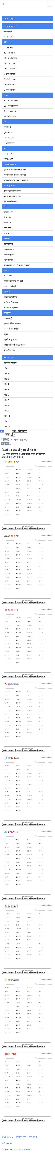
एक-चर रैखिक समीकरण (12, 323)
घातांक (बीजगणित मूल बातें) (13, 281)
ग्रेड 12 (7, 426)
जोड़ (5, 42)
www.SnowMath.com (23, 1149)
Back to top (7, 1137)
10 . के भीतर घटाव (11, 100)
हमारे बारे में (33, 1137)
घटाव (6, 95)
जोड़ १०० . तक (9, 63)
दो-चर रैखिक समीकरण (12, 329)
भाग (5, 148)
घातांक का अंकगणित (11, 286)
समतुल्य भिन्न (8, 212)
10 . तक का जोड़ (10, 52)
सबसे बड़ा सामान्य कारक (12, 191)
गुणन (5, 121)
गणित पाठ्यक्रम (9, 18)
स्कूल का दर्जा (8, 357)
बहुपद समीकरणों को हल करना (14, 345)
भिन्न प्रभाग (8, 233)
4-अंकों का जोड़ (9, 84)
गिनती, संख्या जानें (10, 26)
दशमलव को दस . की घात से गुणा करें (17, 265)
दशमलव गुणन (9, 254)
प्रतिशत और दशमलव (11, 302)
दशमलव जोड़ (8, 244)
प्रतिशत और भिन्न (10, 297)
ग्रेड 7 (6, 400)
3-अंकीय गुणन (9, 143)
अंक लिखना (8, 31)
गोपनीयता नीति (21, 1137)
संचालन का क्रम (10, 164)
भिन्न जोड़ (7, 217)
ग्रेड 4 (6, 384)
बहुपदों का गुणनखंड (10, 339)
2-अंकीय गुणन (9, 137)
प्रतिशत (7, 291)
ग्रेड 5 (6, 389)
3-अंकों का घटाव (10, 116)
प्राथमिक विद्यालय (10, 363)
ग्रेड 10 (7, 416)
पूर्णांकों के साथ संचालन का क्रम (15, 169)
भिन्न (5, 206)
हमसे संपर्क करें (7, 1143)
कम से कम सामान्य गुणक (12, 196)
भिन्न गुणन (7, 228)
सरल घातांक (8, 275)
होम (3, 4)
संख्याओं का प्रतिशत (11, 307)
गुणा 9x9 (7, 127)
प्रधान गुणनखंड (9, 185)
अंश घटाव (7, 222)
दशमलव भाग (8, 260)
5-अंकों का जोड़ (9, 90)
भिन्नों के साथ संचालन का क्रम (15, 175)
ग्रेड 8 (6, 405)
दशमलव (7, 238)
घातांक (6, 270)
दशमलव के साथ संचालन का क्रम (16, 180)
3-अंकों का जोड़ (9, 79)
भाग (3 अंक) (8, 159)
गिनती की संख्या (9, 36)
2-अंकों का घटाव (10, 111)
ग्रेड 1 (6, 368)
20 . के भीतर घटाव (11, 106)
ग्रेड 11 (6, 421)
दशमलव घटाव (9, 249)
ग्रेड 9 (6, 410)
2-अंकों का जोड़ (9, 74)
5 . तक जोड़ (8, 47)
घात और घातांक (9, 350)
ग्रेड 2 (6, 373)
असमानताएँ (8, 318)
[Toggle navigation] (49, 4)
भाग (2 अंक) (8, 153)
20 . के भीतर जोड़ (10, 58)
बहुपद (6, 334)
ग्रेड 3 (6, 379)
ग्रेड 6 (6, 395)
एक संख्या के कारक (10, 201)
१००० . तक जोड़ (10, 68)
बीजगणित (7, 313)
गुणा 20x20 (8, 132)
